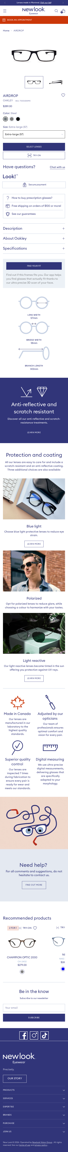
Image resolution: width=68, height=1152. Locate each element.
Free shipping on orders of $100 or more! (36, 206)
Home (6, 31)
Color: (10, 113)
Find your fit (34, 266)
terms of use (24, 1145)
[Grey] (11, 119)
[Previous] (5, 3)
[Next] (63, 3)
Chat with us (57, 167)
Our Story (15, 1078)
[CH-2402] (22, 943)
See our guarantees (24, 214)
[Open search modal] (56, 10)
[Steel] (5, 119)
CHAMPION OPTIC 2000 (22, 957)
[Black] (18, 119)
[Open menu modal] (4, 10)
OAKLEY (8, 100)
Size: (15, 127)
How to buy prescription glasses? (32, 198)
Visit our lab (45, 3)
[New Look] (34, 11)
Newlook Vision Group (42, 1142)
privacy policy (41, 1145)
